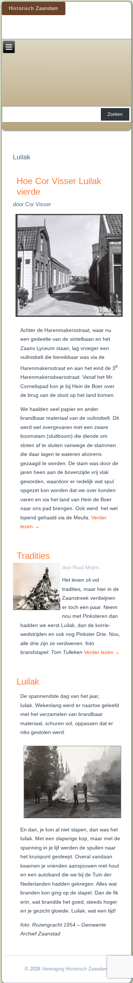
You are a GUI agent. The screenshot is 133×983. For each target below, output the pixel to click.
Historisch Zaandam (33, 8)
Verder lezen (102, 652)
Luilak (28, 681)
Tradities (33, 556)
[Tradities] (37, 610)
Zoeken (115, 114)
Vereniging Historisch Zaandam (75, 969)
